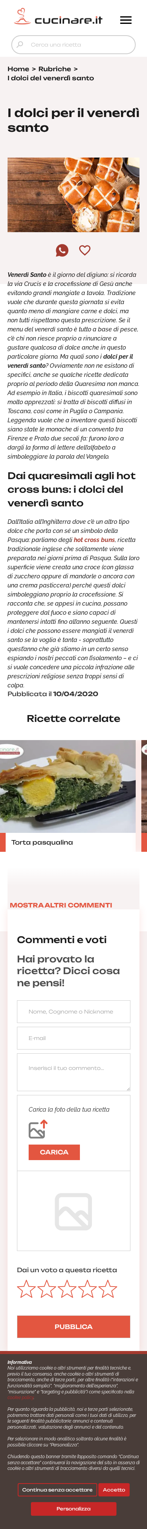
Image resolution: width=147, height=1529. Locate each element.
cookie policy (21, 1397)
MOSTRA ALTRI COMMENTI (61, 905)
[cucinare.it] (58, 16)
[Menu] (126, 21)
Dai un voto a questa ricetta (67, 1270)
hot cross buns (94, 540)
